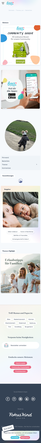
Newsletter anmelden (18, 345)
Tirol (9, 327)
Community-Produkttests (20, 367)
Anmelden (15, 437)
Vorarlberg (17, 327)
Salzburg (32, 323)
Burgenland (29, 327)
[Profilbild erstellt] (20, 182)
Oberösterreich (10, 323)
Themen (19, 164)
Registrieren (25, 437)
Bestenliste (5, 161)
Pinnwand (5, 157)
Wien (8, 319)
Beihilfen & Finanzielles (20, 235)
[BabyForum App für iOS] (27, 399)
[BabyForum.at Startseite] (10, 3)
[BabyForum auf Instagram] (20, 399)
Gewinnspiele (20, 363)
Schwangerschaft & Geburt (20, 239)
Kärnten (31, 319)
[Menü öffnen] (3, 3)
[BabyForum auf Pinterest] (14, 399)
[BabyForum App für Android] (33, 399)
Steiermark (22, 323)
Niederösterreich (19, 319)
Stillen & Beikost (12, 231)
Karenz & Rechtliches (26, 231)
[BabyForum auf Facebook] (8, 399)
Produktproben (20, 371)
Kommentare (6, 168)
